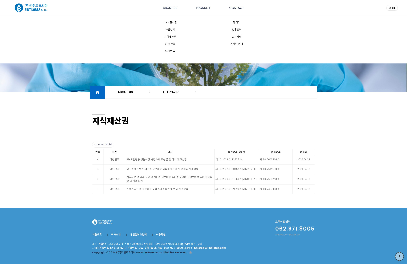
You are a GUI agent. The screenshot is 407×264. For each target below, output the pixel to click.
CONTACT (236, 8)
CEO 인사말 (170, 92)
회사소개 (116, 234)
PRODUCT (203, 8)
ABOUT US (170, 8)
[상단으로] (399, 256)
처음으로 (97, 234)
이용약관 (161, 234)
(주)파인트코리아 (29, 8)
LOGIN (392, 8)
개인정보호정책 (138, 234)
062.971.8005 (295, 228)
